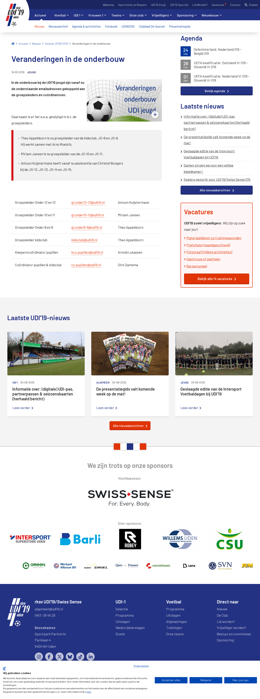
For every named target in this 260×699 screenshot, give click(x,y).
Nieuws (39, 26)
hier (89, 691)
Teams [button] (116, 15)
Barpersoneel (196, 266)
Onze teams (175, 634)
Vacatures (218, 4)
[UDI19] (15, 15)
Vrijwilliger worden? (231, 628)
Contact (235, 4)
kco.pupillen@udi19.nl (87, 252)
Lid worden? (226, 621)
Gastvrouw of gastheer (203, 259)
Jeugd (31, 72)
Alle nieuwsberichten (215, 190)
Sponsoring (225, 640)
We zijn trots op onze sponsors (130, 465)
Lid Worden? (200, 4)
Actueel (23, 43)
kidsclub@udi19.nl (84, 240)
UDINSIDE (128, 26)
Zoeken (253, 4)
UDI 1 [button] (77, 15)
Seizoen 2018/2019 (56, 43)
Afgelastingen (176, 621)
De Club (222, 615)
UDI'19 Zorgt (158, 4)
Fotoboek (111, 26)
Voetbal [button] (60, 15)
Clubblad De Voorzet (152, 26)
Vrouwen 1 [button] (95, 15)
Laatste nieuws (202, 106)
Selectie (122, 609)
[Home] (13, 43)
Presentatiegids (180, 26)
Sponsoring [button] (185, 15)
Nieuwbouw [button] (210, 15)
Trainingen (174, 628)
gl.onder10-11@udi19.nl (87, 215)
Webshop (108, 4)
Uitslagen (123, 621)
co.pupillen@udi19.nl (86, 265)
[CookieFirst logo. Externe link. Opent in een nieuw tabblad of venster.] (4, 669)
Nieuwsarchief (58, 26)
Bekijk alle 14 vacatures (215, 279)
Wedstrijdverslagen (130, 628)
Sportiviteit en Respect (132, 4)
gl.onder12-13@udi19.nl (88, 202)
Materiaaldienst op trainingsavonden (213, 238)
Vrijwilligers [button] (160, 15)
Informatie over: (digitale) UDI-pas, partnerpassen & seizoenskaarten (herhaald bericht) (216, 122)
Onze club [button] (136, 15)
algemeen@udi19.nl (49, 609)
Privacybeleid (141, 665)
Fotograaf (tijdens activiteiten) (209, 252)
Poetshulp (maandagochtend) (208, 245)
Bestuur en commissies (234, 634)
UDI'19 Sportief (179, 4)
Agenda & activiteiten (86, 26)
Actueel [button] (40, 15)
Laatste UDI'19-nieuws (38, 317)
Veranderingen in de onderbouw (91, 43)
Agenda (191, 38)
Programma (125, 615)
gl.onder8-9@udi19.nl (86, 227)
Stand (120, 634)
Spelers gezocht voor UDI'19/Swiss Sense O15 (217, 179)
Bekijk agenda (215, 91)
